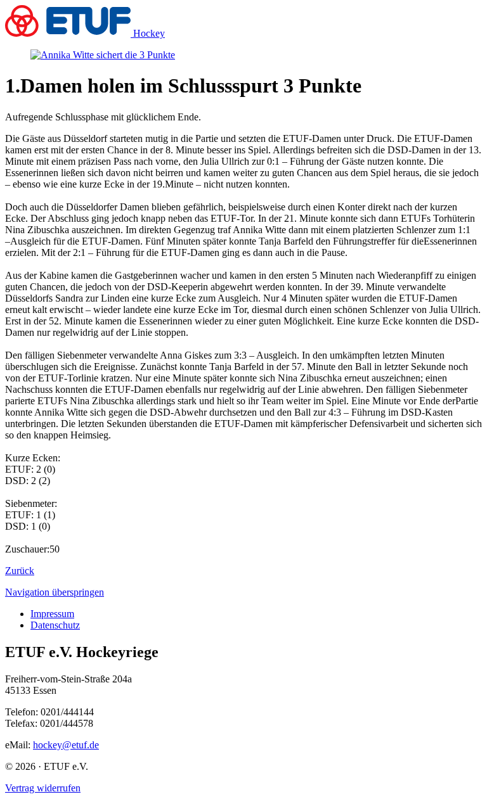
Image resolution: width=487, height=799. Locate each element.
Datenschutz (55, 625)
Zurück (19, 570)
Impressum (52, 613)
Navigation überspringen (54, 592)
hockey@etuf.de (66, 744)
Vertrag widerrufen (43, 788)
